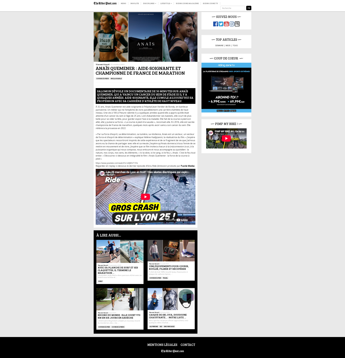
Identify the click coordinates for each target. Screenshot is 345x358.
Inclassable (116, 78)
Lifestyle (165, 3)
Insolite (134, 3)
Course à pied (155, 278)
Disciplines (149, 3)
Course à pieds (102, 78)
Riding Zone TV (210, 3)
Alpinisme (154, 326)
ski (161, 326)
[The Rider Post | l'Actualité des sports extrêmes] (105, 3)
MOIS (228, 45)
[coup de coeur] (226, 87)
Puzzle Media (187, 165)
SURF (100, 281)
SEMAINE (219, 45)
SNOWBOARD (169, 326)
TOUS (235, 45)
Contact (188, 344)
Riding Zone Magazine (187, 3)
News (123, 3)
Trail (165, 278)
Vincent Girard (102, 64)
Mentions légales (162, 344)
